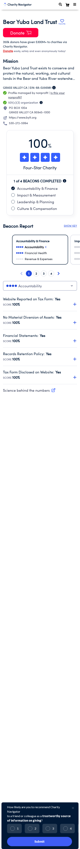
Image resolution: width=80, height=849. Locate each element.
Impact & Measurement (36, 195)
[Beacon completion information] (64, 181)
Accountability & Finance (37, 188)
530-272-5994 (18, 123)
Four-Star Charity (40, 167)
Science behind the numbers (26, 390)
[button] (40, 299)
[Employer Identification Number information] (54, 87)
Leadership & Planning (35, 201)
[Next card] (59, 273)
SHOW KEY (70, 225)
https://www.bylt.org (22, 117)
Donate (8, 51)
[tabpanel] (40, 340)
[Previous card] (21, 273)
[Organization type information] (41, 102)
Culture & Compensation (37, 208)
